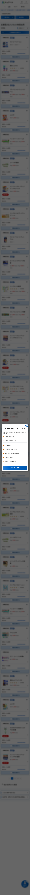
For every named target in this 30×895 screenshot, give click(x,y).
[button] (15, 468)
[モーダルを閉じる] (27, 426)
